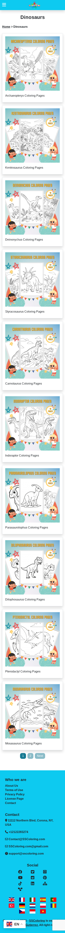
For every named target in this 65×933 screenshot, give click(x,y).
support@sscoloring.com (26, 853)
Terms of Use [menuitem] (14, 790)
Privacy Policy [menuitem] (15, 794)
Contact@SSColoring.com (27, 839)
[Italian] (32, 899)
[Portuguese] (53, 899)
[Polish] (42, 905)
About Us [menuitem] (11, 785)
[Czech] (22, 911)
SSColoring (37, 920)
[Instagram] (44, 872)
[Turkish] (11, 905)
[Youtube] (20, 878)
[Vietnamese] (42, 911)
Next (40, 755)
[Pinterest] (44, 878)
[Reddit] (32, 878)
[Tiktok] (20, 884)
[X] (32, 872)
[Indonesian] (32, 911)
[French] (22, 899)
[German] (22, 905)
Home (6, 26)
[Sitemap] (44, 884)
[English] (11, 899)
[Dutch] (32, 905)
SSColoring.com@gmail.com (28, 846)
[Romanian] (53, 905)
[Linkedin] (32, 884)
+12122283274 (18, 831)
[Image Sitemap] (20, 889)
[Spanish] (42, 899)
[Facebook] (20, 872)
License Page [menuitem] (14, 798)
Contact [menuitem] (10, 803)
